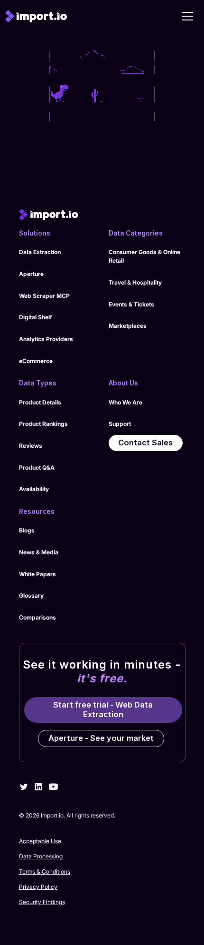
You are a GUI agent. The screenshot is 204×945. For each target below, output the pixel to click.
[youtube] (53, 787)
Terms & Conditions (44, 871)
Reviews (30, 445)
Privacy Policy (38, 886)
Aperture (31, 273)
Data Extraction (40, 252)
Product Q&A (37, 467)
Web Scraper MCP (44, 295)
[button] (187, 16)
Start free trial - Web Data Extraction (103, 709)
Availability (34, 488)
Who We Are (125, 402)
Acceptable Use (40, 841)
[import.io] (102, 214)
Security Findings (42, 902)
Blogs (27, 530)
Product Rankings (43, 423)
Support (120, 423)
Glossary (31, 595)
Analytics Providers (46, 339)
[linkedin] (39, 787)
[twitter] (24, 787)
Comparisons (37, 617)
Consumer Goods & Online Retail (144, 256)
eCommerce (36, 360)
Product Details (40, 402)
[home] (36, 16)
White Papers (37, 574)
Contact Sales (145, 442)
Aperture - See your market (101, 738)
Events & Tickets (131, 304)
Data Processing (41, 856)
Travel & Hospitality (135, 282)
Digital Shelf (35, 317)
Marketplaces (128, 325)
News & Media (38, 552)
